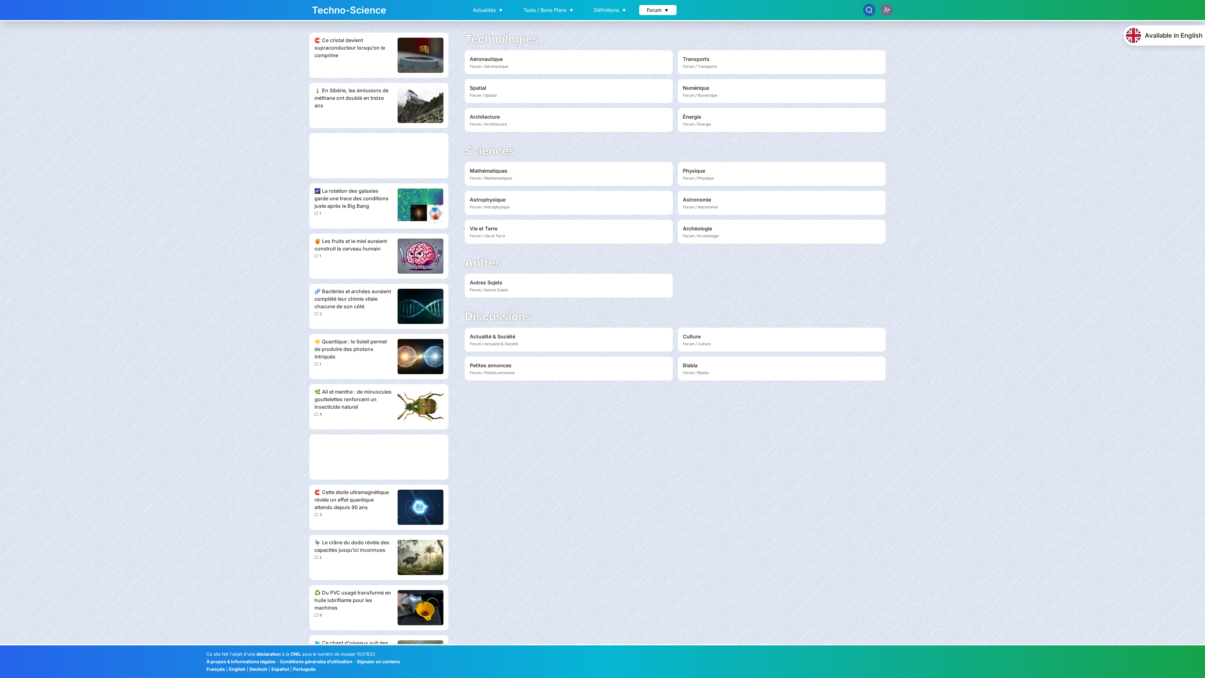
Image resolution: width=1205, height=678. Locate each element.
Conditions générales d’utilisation (316, 661)
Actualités (488, 10)
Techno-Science (349, 10)
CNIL (296, 654)
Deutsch (258, 669)
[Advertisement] (378, 155)
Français (215, 669)
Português (304, 669)
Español (280, 669)
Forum (658, 10)
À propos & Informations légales (241, 661)
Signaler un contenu (378, 661)
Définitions (610, 10)
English (237, 669)
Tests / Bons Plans (548, 10)
